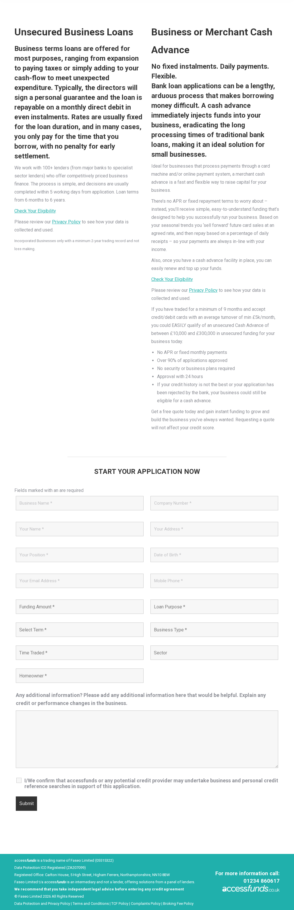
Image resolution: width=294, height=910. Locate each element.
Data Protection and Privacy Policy (42, 903)
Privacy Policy (66, 222)
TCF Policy (119, 903)
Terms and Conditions (91, 903)
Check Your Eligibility (35, 211)
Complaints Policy (146, 903)
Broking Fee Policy (178, 903)
